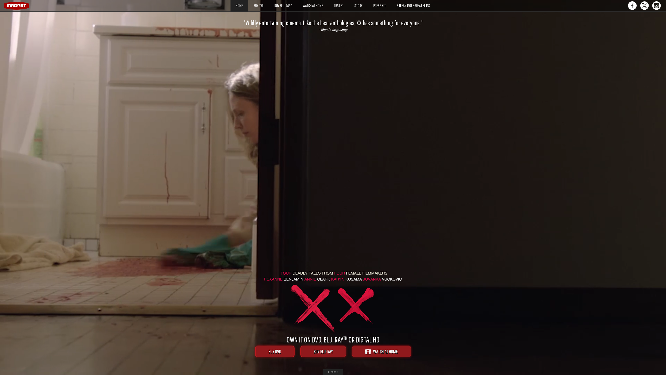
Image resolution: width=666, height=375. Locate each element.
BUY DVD (274, 351)
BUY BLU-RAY (323, 351)
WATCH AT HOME (384, 351)
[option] (333, 26)
